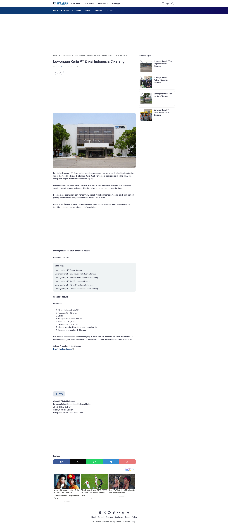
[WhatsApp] (94, 461)
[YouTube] (118, 512)
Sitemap (109, 517)
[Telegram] (111, 461)
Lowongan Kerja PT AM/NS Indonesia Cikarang (72, 281)
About (93, 517)
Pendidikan (102, 3)
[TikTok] (114, 512)
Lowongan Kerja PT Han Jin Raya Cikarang (163, 95)
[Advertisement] (114, 34)
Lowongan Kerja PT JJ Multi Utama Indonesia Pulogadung (76, 278)
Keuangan (98, 10)
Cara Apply (116, 3)
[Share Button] (61, 72)
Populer (66, 10)
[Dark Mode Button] (167, 3)
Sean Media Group (127, 522)
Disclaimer (118, 517)
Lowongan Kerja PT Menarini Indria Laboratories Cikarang (76, 289)
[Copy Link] (127, 461)
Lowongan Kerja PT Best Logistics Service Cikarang (163, 62)
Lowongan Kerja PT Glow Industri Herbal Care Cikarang (75, 274)
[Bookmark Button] (163, 3)
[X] (78, 461)
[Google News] (123, 512)
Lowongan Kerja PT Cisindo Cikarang (68, 270)
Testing (109, 10)
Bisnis (88, 10)
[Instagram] (109, 512)
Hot (56, 10)
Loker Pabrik (76, 3)
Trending (77, 10)
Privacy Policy (131, 517)
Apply (61, 394)
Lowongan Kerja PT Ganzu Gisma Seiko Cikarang (161, 111)
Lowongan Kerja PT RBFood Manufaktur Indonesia (74, 285)
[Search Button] (172, 3)
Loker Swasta (89, 3)
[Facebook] (61, 461)
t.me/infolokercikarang (62, 349)
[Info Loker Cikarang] (60, 3)
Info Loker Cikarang (107, 522)
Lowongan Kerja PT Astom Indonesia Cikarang (161, 79)
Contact (101, 517)
